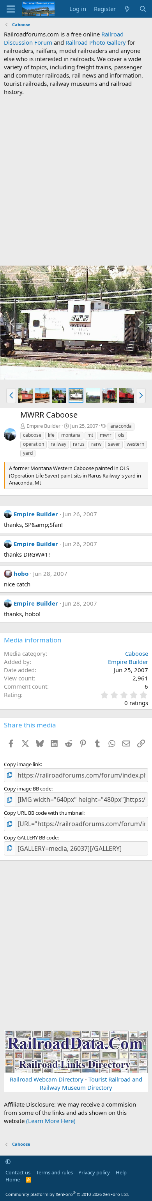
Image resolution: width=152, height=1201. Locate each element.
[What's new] (127, 9)
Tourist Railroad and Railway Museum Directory (91, 1083)
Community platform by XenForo (67, 1194)
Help (121, 1172)
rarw (96, 444)
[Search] (142, 9)
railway (58, 444)
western (135, 444)
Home (12, 1179)
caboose (32, 435)
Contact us (17, 1172)
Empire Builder (43, 425)
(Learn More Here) (51, 1121)
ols (121, 435)
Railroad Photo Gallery (95, 42)
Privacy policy (94, 1172)
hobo (21, 573)
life (51, 435)
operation (33, 444)
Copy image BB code (27, 788)
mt (90, 435)
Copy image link (22, 764)
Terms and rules (54, 1172)
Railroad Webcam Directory (46, 1079)
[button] (11, 395)
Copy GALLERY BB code (31, 837)
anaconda (121, 426)
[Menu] (11, 9)
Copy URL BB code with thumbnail (43, 812)
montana (71, 435)
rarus (79, 444)
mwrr (105, 435)
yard (28, 453)
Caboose (136, 653)
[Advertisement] (76, 180)
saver (114, 444)
